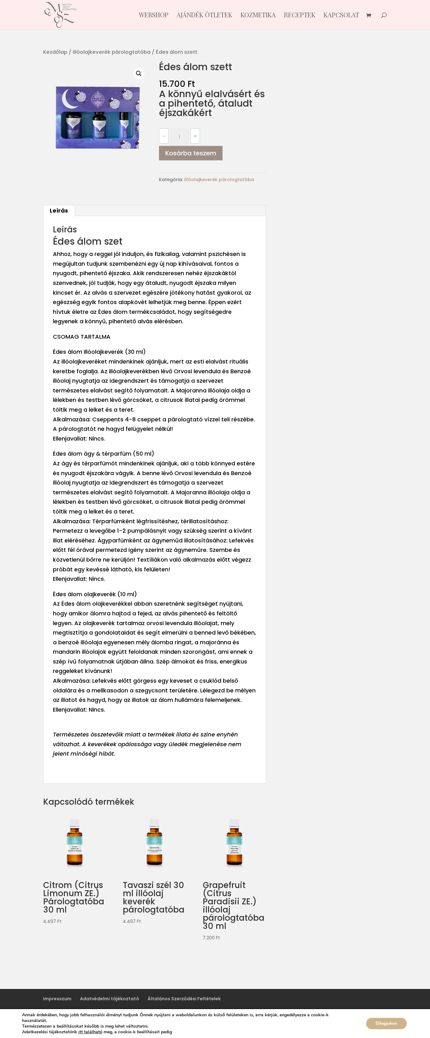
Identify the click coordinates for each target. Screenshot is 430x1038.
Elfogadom (386, 1023)
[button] (138, 73)
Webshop (153, 16)
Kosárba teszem (190, 153)
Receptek (299, 16)
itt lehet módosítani (194, 1032)
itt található (90, 1032)
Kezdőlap (55, 52)
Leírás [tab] (59, 210)
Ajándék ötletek (204, 16)
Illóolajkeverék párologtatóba (111, 52)
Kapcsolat (341, 16)
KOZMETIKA (258, 16)
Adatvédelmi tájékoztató (109, 999)
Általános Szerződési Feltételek (184, 999)
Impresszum (57, 999)
